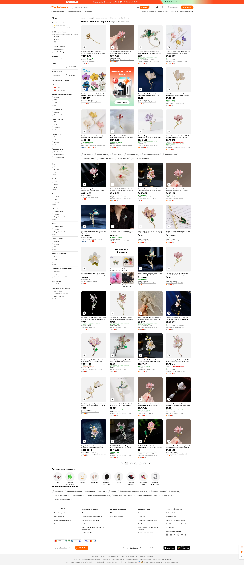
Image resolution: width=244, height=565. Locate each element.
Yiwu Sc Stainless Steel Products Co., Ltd (150, 61)
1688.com (102, 556)
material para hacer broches (62, 499)
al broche (102, 491)
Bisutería (113, 18)
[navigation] (65, 241)
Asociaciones (170, 527)
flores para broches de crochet (123, 495)
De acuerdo (72, 66)
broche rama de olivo (132, 154)
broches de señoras (123, 158)
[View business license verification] (139, 562)
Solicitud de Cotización (117, 516)
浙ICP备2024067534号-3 (170, 562)
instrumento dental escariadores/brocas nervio (134, 491)
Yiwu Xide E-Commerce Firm (174, 198)
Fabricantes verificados (117, 513)
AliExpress (95, 556)
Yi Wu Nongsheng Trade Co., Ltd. (119, 241)
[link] (241, 546)
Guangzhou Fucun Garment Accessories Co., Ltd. (93, 145)
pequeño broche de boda (75, 491)
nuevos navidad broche (106, 158)
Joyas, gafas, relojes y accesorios (98, 18)
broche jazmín (117, 154)
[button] (137, 7)
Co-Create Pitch (59, 516)
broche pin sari (175, 491)
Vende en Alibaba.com (172, 513)
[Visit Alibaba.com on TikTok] (186, 534)
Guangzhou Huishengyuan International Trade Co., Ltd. (93, 454)
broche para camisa (89, 158)
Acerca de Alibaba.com (61, 509)
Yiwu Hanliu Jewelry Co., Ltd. (89, 61)
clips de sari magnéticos (159, 491)
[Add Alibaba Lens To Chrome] (81, 548)
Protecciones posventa (89, 524)
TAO (137, 556)
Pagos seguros (86, 513)
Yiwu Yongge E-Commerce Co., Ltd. (176, 61)
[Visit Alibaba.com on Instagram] (178, 534)
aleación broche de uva (61, 495)
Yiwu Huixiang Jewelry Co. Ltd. (147, 369)
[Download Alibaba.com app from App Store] (169, 548)
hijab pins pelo (87, 154)
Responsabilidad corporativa (62, 520)
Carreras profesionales (61, 524)
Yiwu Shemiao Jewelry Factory (90, 197)
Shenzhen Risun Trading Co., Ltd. (91, 102)
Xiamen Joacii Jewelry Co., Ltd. (147, 102)
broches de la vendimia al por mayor (147, 495)
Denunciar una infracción (145, 532)
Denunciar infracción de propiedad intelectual (148, 528)
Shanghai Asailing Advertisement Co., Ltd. (122, 60)
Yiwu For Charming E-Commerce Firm (121, 145)
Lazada (122, 556)
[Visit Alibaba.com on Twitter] (174, 534)
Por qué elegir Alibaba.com (62, 513)
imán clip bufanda (77, 495)
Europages (149, 556)
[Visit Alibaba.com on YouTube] (182, 534)
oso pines (113, 491)
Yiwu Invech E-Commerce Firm (175, 103)
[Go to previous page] (122, 463)
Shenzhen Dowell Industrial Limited (91, 369)
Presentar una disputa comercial (147, 520)
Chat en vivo (141, 516)
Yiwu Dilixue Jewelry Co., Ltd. (146, 241)
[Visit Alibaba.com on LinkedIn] (170, 534)
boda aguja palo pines (171, 154)
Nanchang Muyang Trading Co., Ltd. (176, 454)
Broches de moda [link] (123, 18)
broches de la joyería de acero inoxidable (99, 495)
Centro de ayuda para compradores (148, 513)
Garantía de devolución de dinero (92, 516)
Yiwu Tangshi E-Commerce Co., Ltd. (91, 239)
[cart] (163, 7)
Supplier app (134, 548)
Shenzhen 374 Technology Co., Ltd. (176, 371)
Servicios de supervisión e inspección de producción (93, 528)
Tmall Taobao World (112, 556)
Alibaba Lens (63, 548)
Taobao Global (130, 556)
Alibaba (83, 18)
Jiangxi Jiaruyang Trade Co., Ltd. (90, 281)
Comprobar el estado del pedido (175, 520)
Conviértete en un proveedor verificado (177, 524)
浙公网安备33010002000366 (153, 562)
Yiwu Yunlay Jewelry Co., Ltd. (174, 283)
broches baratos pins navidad (151, 154)
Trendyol (142, 556)
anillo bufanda (91, 491)
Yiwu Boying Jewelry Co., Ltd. (174, 241)
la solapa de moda (167, 495)
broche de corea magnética (141, 158)
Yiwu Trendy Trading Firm (145, 413)
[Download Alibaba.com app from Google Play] (183, 548)
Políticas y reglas (87, 532)
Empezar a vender (171, 516)
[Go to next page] (149, 463)
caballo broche (59, 491)
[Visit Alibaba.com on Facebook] (167, 534)
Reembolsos (141, 524)
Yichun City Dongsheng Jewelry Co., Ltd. (178, 147)
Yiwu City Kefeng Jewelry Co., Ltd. (148, 145)
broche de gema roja (102, 154)
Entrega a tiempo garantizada (90, 520)
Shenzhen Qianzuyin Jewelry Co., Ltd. (120, 198)
